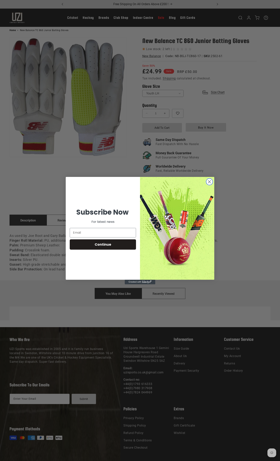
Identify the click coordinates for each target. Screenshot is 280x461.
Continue (103, 244)
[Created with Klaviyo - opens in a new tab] (140, 282)
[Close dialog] (209, 181)
